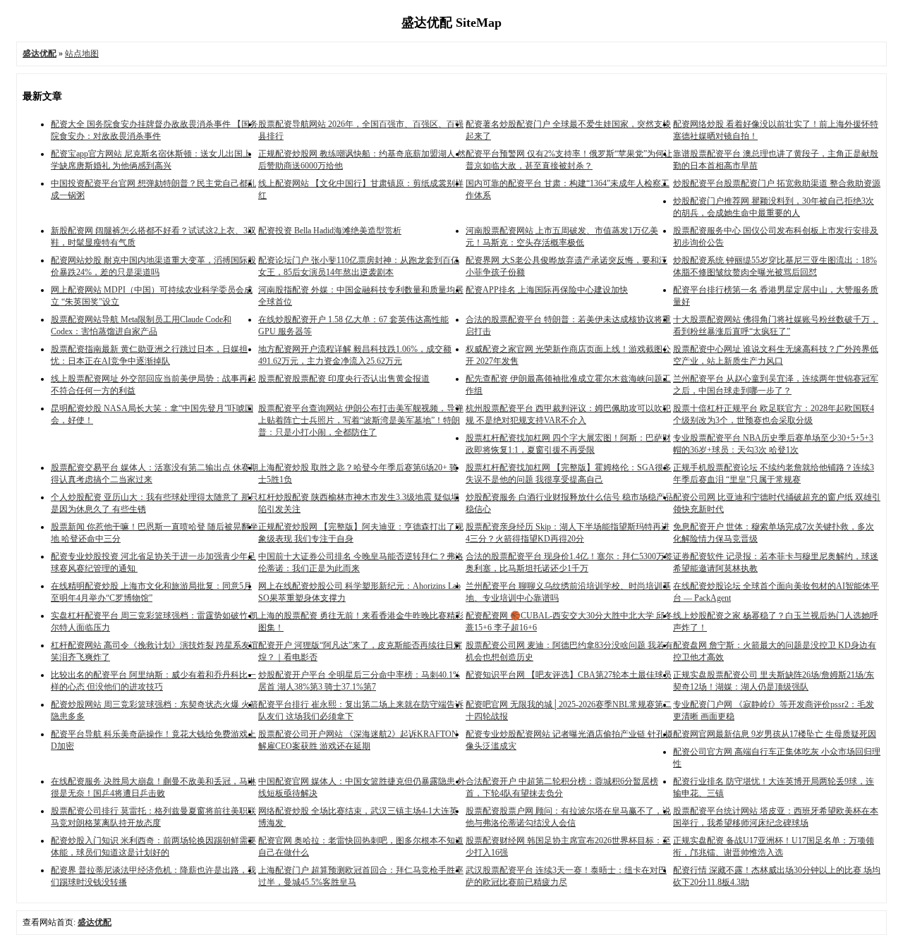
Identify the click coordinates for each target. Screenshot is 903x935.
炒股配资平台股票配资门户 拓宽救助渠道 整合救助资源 (776, 183)
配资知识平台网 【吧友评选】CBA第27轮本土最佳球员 (569, 675)
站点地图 (82, 54)
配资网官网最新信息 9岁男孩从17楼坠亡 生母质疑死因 (774, 734)
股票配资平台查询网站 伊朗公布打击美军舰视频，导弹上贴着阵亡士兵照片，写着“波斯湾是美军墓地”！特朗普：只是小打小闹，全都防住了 (360, 420)
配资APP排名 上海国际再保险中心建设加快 (547, 290)
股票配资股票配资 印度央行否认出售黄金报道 (344, 379)
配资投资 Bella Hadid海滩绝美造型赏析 (329, 231)
